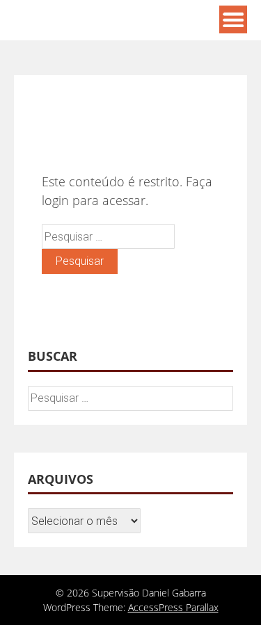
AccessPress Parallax (173, 607)
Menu (233, 19)
